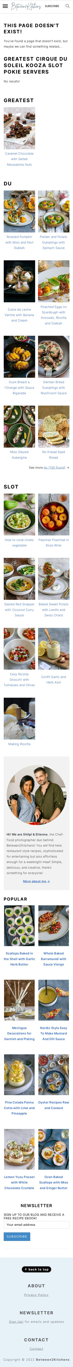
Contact (36, 1349)
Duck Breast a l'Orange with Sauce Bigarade (19, 387)
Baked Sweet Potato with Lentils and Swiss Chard (54, 609)
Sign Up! (16, 1322)
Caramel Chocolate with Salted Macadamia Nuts (19, 159)
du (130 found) (55, 467)
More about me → (36, 881)
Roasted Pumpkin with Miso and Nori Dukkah (19, 242)
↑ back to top (36, 1269)
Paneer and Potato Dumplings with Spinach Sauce (53, 242)
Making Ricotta (19, 744)
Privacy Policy (36, 1295)
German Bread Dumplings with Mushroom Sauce (54, 387)
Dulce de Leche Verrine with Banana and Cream (19, 315)
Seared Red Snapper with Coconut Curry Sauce (19, 609)
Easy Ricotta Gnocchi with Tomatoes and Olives (19, 679)
